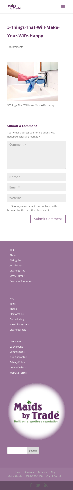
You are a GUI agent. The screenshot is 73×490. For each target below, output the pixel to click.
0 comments (16, 46)
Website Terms (18, 372)
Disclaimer (16, 341)
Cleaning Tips (17, 270)
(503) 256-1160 (34, 476)
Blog (53, 472)
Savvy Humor (17, 275)
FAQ (12, 298)
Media (13, 308)
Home (17, 472)
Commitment (17, 351)
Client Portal (53, 476)
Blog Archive (17, 314)
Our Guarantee (18, 357)
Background (16, 346)
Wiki (12, 249)
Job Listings (16, 265)
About (13, 255)
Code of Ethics (18, 367)
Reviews (42, 472)
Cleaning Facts (18, 329)
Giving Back (16, 260)
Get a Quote (15, 476)
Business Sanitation (21, 281)
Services (29, 472)
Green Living (17, 319)
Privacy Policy (17, 362)
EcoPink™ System (19, 324)
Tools (13, 303)
